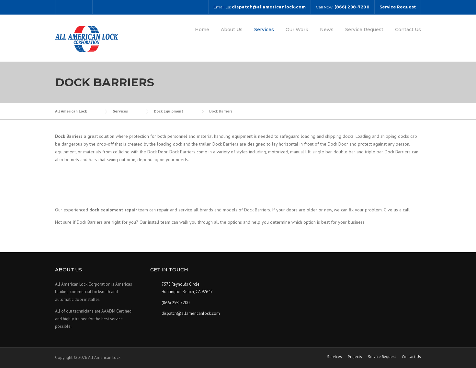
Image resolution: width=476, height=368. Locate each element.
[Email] (83, 7)
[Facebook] (74, 7)
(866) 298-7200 (175, 302)
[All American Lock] (86, 39)
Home (202, 29)
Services (264, 29)
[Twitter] (64, 7)
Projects (355, 357)
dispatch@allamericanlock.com (191, 313)
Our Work (297, 29)
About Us (232, 29)
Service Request (364, 29)
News (327, 29)
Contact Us (408, 29)
